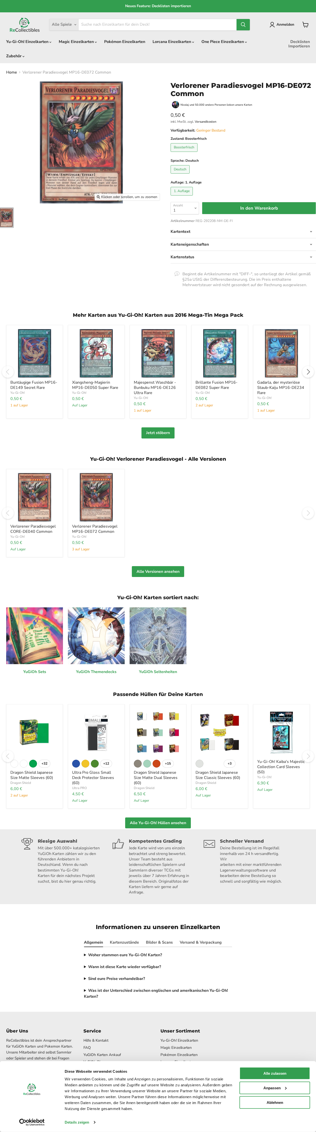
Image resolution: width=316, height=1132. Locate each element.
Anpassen (272, 1088)
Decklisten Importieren (299, 44)
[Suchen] (243, 24)
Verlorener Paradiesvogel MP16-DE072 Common (95, 529)
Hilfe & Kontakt (95, 1040)
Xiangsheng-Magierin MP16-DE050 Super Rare (95, 385)
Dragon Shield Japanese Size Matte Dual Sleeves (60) (156, 778)
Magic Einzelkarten (77, 41)
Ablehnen (275, 1102)
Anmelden (285, 24)
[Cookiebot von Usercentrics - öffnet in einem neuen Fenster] (32, 1122)
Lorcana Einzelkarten (172, 41)
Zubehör (14, 56)
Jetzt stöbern (158, 433)
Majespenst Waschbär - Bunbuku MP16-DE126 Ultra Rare (155, 388)
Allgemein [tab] (93, 942)
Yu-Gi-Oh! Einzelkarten (27, 41)
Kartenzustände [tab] (124, 942)
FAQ (87, 1047)
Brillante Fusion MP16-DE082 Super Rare (216, 385)
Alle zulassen (274, 1073)
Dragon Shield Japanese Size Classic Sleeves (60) (218, 775)
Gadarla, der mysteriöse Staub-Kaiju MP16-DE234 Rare (280, 388)
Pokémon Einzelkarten (124, 41)
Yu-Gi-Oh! (17, 393)
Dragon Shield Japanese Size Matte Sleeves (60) (31, 775)
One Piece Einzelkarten (223, 41)
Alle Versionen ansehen (158, 571)
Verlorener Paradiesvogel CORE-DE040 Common (33, 529)
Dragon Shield (20, 783)
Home (11, 72)
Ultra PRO (79, 788)
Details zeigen (77, 1122)
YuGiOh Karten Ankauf (102, 1054)
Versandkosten (205, 121)
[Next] (308, 372)
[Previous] (8, 372)
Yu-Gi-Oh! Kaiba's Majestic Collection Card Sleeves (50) (281, 767)
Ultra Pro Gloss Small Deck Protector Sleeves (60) (93, 778)
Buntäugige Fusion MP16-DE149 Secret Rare (33, 385)
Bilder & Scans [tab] (159, 942)
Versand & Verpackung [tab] (201, 942)
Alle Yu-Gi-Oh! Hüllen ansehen (158, 823)
